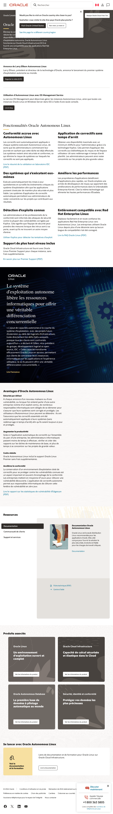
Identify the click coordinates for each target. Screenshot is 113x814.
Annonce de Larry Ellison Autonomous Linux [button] (24, 66)
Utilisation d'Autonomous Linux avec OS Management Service (33, 95)
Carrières (52, 793)
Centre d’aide (58, 589)
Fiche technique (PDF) (62, 585)
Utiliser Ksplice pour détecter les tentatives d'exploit (27, 237)
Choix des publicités (38, 793)
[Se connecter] (102, 5)
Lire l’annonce (13, 372)
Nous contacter (50, 797)
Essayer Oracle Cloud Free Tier (97, 15)
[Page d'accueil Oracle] (19, 5)
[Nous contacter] (108, 5)
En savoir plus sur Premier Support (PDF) (22, 259)
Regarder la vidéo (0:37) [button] (13, 79)
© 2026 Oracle (8, 789)
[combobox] (62, 5)
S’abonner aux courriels (66, 793)
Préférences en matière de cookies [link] (15, 793)
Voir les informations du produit (26, 674)
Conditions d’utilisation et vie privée (33, 789)
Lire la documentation (48, 768)
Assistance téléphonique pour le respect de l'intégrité (22, 797)
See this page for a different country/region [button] (37, 32)
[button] (5, 5)
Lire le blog (9, 108)
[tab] (22, 526)
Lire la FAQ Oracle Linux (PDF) (72, 235)
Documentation (78, 551)
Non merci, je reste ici (56, 25)
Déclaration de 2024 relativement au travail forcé (66, 789)
